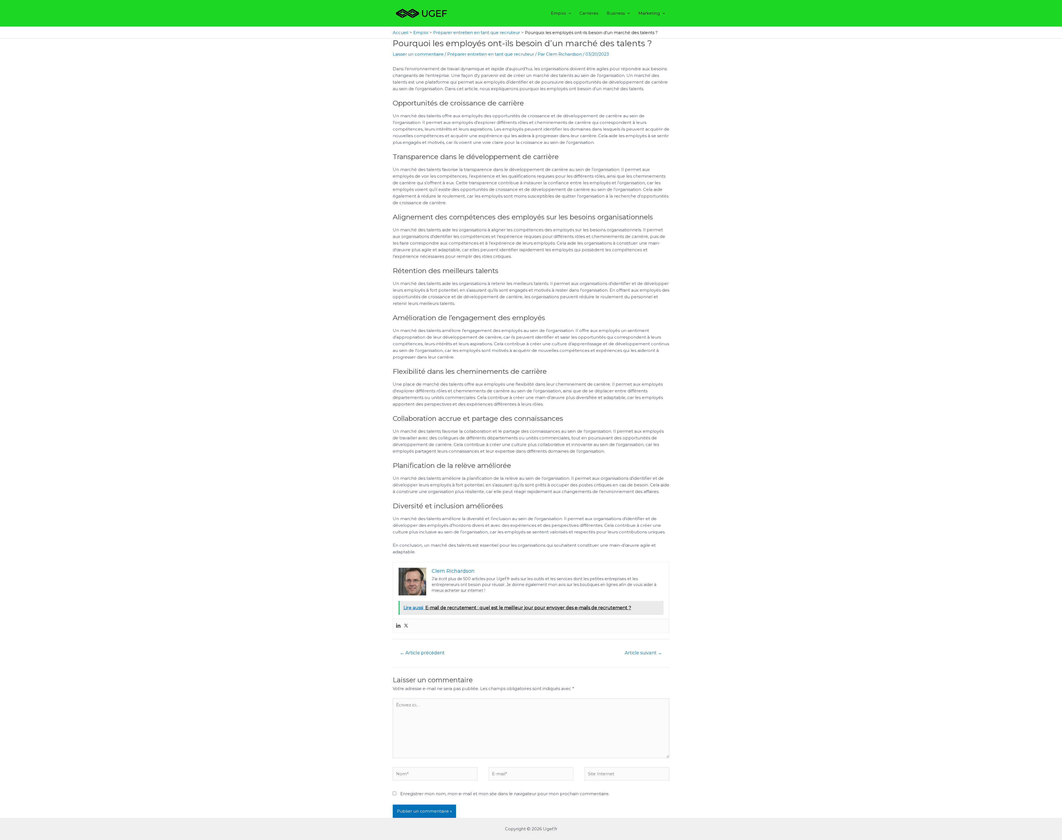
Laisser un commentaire (418, 54)
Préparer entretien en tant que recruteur (490, 54)
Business (616, 13)
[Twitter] (406, 626)
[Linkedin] (398, 626)
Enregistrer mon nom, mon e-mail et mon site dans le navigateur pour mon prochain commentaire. (505, 793)
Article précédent (422, 652)
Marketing (649, 13)
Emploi (558, 13)
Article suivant (643, 652)
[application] (568, 13)
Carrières (588, 13)
